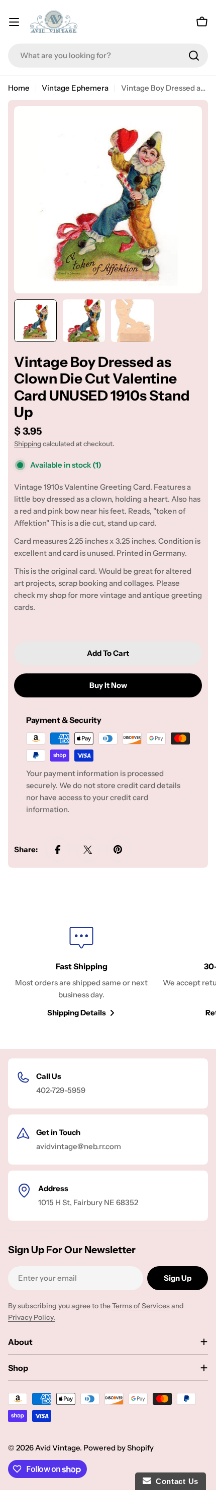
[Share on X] (88, 850)
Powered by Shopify (118, 1447)
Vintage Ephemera (75, 88)
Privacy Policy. (31, 1317)
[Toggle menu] (14, 22)
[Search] (194, 56)
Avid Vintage (57, 1447)
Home (19, 88)
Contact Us (174, 1481)
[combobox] (108, 56)
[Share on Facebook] (58, 850)
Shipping (27, 444)
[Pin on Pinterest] (118, 850)
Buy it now (108, 685)
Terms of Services (141, 1305)
